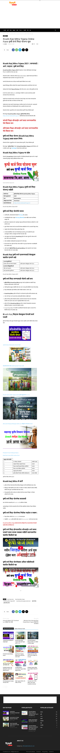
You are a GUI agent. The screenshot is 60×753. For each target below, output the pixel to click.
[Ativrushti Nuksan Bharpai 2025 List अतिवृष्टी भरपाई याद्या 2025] (20, 409)
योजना (10, 30)
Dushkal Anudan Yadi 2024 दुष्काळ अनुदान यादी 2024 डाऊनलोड (7, 669)
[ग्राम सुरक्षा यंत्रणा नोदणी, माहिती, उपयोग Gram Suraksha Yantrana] (33, 676)
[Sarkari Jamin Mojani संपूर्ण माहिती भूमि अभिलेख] (25, 721)
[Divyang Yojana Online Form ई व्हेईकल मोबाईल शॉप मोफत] (33, 662)
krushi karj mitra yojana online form (23, 601)
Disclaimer (38, 751)
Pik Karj (21, 215)
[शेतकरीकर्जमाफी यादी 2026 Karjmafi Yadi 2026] (20, 355)
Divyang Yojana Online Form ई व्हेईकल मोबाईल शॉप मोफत (32, 669)
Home (5, 30)
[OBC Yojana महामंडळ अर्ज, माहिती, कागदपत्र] (20, 676)
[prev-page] (4, 687)
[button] (55, 30)
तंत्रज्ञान (14, 30)
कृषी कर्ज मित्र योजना (7, 602)
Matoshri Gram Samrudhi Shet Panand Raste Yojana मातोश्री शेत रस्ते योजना (30, 622)
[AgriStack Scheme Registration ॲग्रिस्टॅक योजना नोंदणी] (20, 649)
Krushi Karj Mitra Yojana (20, 599)
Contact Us (51, 751)
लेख (27, 30)
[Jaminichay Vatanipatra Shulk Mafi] (20, 334)
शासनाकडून (14, 148)
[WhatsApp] (16, 49)
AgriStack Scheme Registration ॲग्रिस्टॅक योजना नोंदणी (19, 655)
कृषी (7, 30)
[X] (26, 49)
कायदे (17, 30)
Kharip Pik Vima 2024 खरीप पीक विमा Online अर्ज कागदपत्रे (32, 655)
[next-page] (6, 687)
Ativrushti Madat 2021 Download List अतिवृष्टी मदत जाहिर (11, 621)
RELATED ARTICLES (8, 628)
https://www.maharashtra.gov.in (11, 115)
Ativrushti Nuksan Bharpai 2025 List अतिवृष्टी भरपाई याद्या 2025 (18, 423)
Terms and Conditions (30, 751)
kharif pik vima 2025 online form (11, 455)
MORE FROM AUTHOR (20, 628)
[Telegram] (20, 49)
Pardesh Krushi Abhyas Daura (10, 452)
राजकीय (25, 30)
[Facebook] (13, 49)
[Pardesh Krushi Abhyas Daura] (20, 438)
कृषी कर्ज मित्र (34, 601)
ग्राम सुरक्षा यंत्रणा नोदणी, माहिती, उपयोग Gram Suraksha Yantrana (32, 682)
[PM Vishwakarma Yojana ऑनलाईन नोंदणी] (8, 676)
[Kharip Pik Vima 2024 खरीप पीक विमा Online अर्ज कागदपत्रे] (33, 649)
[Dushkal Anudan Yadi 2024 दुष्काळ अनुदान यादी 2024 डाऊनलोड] (8, 662)
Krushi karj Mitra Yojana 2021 (9, 601)
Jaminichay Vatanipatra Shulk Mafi (11, 345)
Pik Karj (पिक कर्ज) (20, 217)
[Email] (23, 49)
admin (5, 44)
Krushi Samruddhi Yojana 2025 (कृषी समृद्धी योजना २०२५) (16, 394)
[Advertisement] (40, 3)
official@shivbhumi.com (28, 746)
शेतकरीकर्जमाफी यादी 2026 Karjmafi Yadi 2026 (13, 366)
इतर (30, 30)
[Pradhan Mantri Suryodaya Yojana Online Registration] (20, 662)
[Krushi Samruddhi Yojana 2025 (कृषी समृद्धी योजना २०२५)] (20, 380)
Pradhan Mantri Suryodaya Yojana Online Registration (20, 669)
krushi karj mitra (10, 599)
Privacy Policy (45, 751)
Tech (20, 30)
